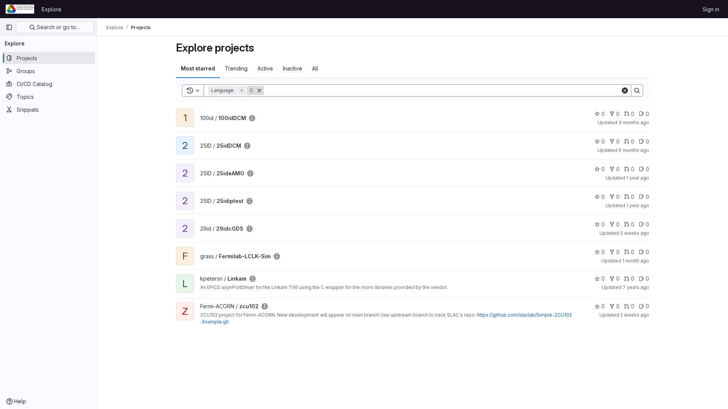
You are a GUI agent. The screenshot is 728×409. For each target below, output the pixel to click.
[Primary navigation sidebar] (9, 27)
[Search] (637, 90)
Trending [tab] (236, 68)
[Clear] (624, 90)
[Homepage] (20, 9)
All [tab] (315, 68)
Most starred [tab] (198, 68)
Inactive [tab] (292, 68)
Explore (51, 9)
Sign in (711, 9)
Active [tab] (265, 68)
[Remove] (259, 90)
